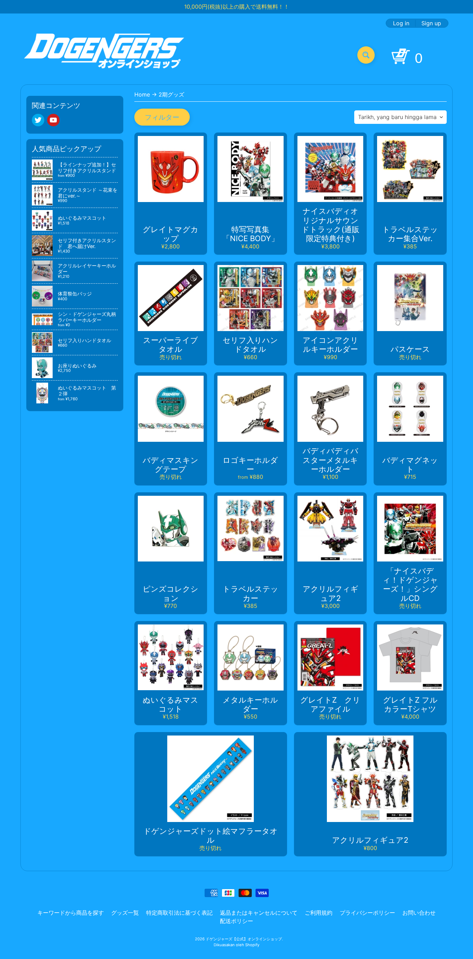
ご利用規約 (318, 912)
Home (142, 94)
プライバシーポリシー (367, 912)
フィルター (162, 117)
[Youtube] (53, 120)
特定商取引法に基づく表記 (179, 912)
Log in (401, 23)
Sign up (431, 23)
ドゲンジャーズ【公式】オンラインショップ (244, 939)
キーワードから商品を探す (70, 912)
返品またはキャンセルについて (258, 912)
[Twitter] (38, 120)
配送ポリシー (236, 920)
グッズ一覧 (125, 912)
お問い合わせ (419, 912)
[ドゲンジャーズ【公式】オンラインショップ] (104, 55)
